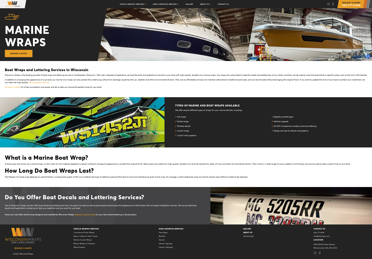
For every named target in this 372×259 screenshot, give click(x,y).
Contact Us (223, 4)
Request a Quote (18, 53)
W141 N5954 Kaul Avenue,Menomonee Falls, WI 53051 (325, 246)
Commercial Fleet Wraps (84, 232)
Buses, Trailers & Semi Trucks (86, 236)
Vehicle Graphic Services (132, 4)
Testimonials (248, 236)
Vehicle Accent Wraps (83, 240)
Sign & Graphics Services (165, 4)
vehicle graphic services (39, 82)
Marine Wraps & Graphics (84, 243)
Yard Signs (163, 232)
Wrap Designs (79, 247)
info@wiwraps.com (321, 236)
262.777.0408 (351, 4)
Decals (161, 240)
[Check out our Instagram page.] (328, 4)
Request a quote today (85, 214)
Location (318, 240)
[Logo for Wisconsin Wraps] (11, 4)
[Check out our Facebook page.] (333, 4)
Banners (162, 236)
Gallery (189, 4)
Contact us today (12, 87)
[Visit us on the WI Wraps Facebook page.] (320, 254)
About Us (204, 4)
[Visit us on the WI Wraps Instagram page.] (316, 254)
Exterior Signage (166, 247)
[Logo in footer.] (23, 235)
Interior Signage (165, 243)
